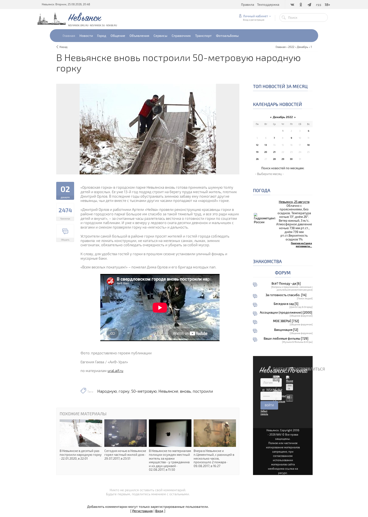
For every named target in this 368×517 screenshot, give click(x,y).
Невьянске (168, 391)
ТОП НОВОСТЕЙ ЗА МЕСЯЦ (280, 86)
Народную (107, 391)
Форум (283, 272)
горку (124, 391)
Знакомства (267, 261)
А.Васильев (279, 401)
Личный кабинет (255, 16)
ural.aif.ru (115, 370)
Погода (261, 190)
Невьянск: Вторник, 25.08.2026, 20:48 (66, 4)
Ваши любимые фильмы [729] (286, 338)
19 (257, 152)
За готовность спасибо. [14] (286, 295)
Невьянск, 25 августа (294, 202)
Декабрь (302, 47)
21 (274, 152)
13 (265, 144)
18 (308, 144)
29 (283, 159)
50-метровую (144, 391)
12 (257, 144)
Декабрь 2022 (283, 117)
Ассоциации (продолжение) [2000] (286, 312)
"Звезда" (277, 390)
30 (291, 159)
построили (203, 391)
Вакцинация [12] (286, 330)
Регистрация (142, 511)
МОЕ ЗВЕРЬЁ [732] (286, 321)
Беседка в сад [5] (286, 304)
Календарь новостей (277, 104)
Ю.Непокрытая (281, 395)
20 (265, 152)
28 (274, 159)
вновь (185, 391)
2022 (291, 47)
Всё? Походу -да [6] (286, 283)
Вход (159, 511)
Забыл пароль (264, 412)
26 (257, 159)
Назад (63, 47)
